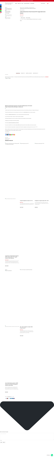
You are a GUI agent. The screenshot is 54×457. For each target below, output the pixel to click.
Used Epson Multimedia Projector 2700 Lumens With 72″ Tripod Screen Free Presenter (12, 257)
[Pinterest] (10, 134)
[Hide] (0, 13)
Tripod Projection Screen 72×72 (26, 200)
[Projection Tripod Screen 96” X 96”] (42, 170)
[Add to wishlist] (6, 264)
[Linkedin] (8, 134)
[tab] (18, 73)
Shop (23, 7)
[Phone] (52, 455)
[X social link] (46, 0)
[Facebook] (5, 134)
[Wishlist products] (46, 3)
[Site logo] (9, 3)
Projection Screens (31, 7)
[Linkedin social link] (47, 0)
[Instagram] (13, 134)
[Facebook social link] (45, 0)
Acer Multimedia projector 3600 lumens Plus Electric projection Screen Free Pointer (11, 384)
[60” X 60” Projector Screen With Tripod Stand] (27, 296)
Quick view (6, 267)
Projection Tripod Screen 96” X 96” (42, 200)
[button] (6, 266)
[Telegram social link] (48, 0)
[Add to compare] (6, 254)
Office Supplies (26, 7)
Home (21, 7)
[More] (14, 134)
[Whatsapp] (11, 134)
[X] (7, 134)
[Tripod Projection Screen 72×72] (27, 170)
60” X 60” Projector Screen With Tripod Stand (26, 327)
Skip (1, 442)
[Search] (45, 3)
